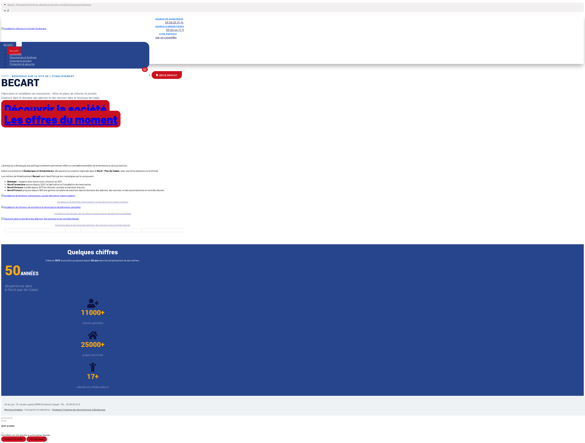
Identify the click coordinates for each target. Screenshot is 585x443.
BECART (9, 44)
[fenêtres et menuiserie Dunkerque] (145, 69)
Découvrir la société (55, 108)
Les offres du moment (60, 119)
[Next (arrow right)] (5, 420)
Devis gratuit (168, 75)
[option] (31, 231)
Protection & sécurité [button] (22, 64)
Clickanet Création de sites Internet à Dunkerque (78, 409)
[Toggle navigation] (19, 44)
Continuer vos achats (13, 439)
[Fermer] (2, 433)
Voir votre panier (37, 439)
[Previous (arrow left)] (2, 420)
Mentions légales (13, 409)
